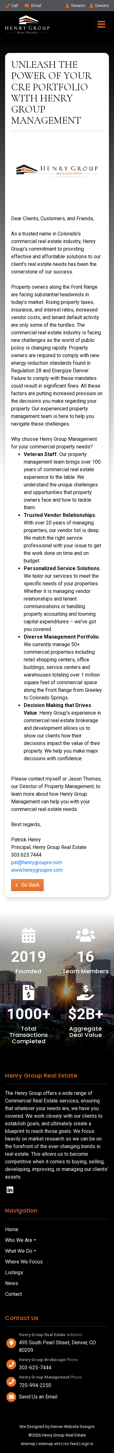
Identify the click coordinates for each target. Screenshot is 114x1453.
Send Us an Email (38, 1397)
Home (11, 1229)
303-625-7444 (35, 1368)
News (11, 1283)
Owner (102, 5)
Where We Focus (24, 1262)
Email (35, 5)
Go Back (30, 885)
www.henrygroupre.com (37, 870)
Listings (14, 1273)
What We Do (18, 1251)
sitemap (28, 1443)
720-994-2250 (35, 1385)
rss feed (71, 1443)
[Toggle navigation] (101, 24)
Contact (13, 1294)
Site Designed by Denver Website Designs (57, 1426)
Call (14, 5)
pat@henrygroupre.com (36, 862)
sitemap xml (49, 1443)
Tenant (78, 5)
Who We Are (18, 1240)
